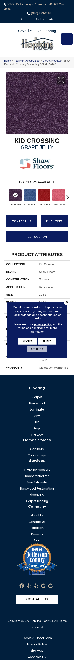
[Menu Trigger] (67, 39)
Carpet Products (52, 60)
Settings (37, 349)
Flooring (18, 60)
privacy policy (43, 324)
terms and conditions (31, 327)
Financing (54, 221)
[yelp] (29, 586)
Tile (37, 422)
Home (7, 60)
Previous (6, 195)
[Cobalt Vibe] (30, 195)
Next (68, 195)
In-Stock (37, 434)
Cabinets (37, 449)
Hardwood (37, 403)
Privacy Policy (37, 644)
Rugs (37, 428)
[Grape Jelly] (15, 195)
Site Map (37, 651)
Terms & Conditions (37, 638)
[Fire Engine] (44, 195)
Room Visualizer (37, 476)
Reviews (37, 534)
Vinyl (37, 416)
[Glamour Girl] (58, 195)
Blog (37, 540)
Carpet (37, 397)
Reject (47, 341)
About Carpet (32, 60)
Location (37, 528)
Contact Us (21, 221)
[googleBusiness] (43, 586)
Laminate (37, 409)
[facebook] (21, 586)
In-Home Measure (37, 470)
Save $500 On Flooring (37, 31)
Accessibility (37, 657)
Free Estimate (37, 482)
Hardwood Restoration (37, 488)
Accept (27, 341)
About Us (37, 515)
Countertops (37, 455)
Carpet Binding (37, 501)
